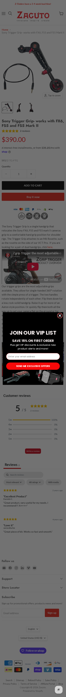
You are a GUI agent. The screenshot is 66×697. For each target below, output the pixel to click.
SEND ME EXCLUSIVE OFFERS (33, 366)
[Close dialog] (60, 315)
